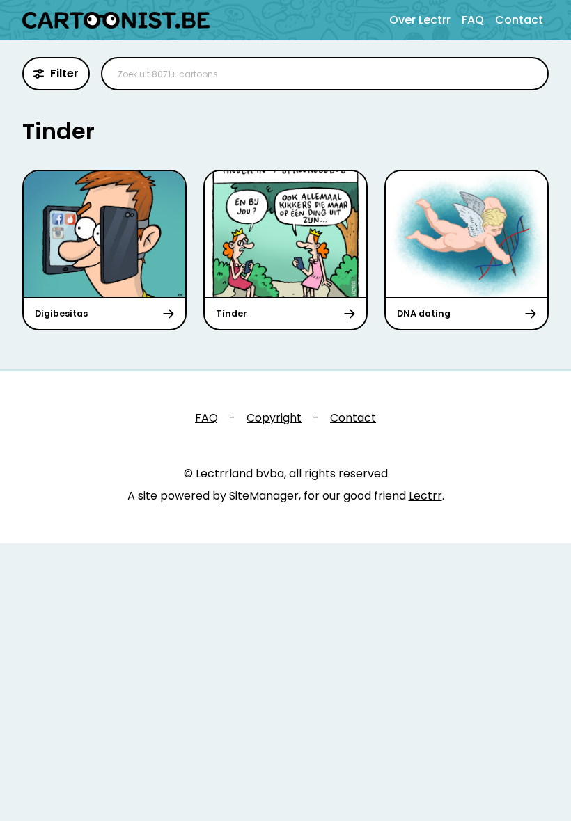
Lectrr (425, 496)
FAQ (473, 20)
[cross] (529, 73)
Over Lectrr (420, 20)
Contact (519, 20)
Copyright (274, 418)
